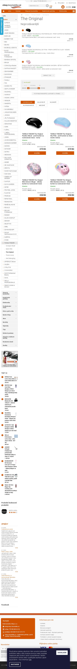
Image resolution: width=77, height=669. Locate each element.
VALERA (6, 264)
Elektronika (63, 11)
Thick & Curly (10, 255)
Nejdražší (53, 102)
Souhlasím (62, 653)
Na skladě (27, 82)
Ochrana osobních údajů (47, 634)
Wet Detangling (10, 258)
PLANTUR (7, 193)
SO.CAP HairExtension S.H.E (10, 233)
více (16, 548)
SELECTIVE (7, 224)
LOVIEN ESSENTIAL (10, 140)
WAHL (6, 278)
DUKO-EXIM (8, 74)
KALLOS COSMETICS (10, 121)
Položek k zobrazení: (65, 88)
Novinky (5, 322)
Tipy (4, 329)
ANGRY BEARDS (9, 33)
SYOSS (6, 240)
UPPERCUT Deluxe (10, 261)
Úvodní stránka (3, 11)
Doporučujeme (27, 102)
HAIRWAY (7, 94)
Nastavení (15, 664)
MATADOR (7, 149)
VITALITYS (7, 267)
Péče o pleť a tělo (8, 311)
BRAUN (6, 62)
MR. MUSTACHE (9, 165)
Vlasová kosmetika (31, 11)
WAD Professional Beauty (9, 274)
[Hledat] (47, 5)
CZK (50, 6)
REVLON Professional (8, 211)
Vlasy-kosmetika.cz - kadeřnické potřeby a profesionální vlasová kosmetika (19, 635)
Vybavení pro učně (7, 529)
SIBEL (6, 226)
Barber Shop (7, 315)
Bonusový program (45, 628)
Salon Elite (9, 249)
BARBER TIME (8, 39)
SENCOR (7, 221)
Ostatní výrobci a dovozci (9, 286)
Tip (40, 85)
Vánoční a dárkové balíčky (8, 337)
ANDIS (6, 30)
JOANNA (7, 115)
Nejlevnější (41, 102)
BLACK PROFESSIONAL (9, 51)
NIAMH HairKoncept (10, 171)
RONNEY (7, 215)
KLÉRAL (6, 129)
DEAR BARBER (8, 71)
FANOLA (6, 80)
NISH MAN (7, 174)
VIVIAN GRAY (8, 270)
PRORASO (7, 196)
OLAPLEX (7, 181)
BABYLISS (7, 36)
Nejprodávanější (28, 105)
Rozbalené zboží (8, 342)
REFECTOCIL (8, 199)
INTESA (6, 106)
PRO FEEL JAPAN (9, 190)
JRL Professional (9, 118)
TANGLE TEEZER (9, 243)
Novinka (32, 85)
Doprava (42, 625)
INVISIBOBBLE (8, 109)
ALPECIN (7, 22)
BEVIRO (6, 45)
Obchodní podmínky (45, 630)
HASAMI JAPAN (9, 97)
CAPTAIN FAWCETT (10, 68)
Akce (4, 318)
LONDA (6, 137)
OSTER (6, 187)
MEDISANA (7, 154)
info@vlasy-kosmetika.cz (12, 626)
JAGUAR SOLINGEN (10, 112)
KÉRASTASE (8, 124)
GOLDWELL (7, 92)
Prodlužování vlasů (7, 306)
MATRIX (6, 152)
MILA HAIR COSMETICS (8, 158)
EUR (50, 7)
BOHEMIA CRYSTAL (10, 59)
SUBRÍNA (7, 237)
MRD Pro (7, 168)
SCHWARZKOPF (9, 229)
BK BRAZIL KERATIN (10, 47)
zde (30, 660)
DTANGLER (7, 77)
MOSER (6, 162)
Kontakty (42, 623)
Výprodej (5, 326)
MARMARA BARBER (10, 143)
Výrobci (18, 11)
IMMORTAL (7, 103)
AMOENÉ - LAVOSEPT (7, 26)
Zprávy (4, 524)
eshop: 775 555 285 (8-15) (12, 629)
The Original (10, 252)
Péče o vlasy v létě (6, 551)
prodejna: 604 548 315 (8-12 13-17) (15, 632)
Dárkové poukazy (8, 333)
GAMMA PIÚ (8, 86)
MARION (7, 146)
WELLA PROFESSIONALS (9, 281)
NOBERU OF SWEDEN (8, 177)
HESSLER (7, 100)
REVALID (7, 207)
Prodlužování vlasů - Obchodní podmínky (51, 632)
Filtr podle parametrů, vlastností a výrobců (47, 93)
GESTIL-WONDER (9, 89)
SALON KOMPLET (9, 218)
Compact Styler (10, 246)
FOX (5, 83)
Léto (9, 11)
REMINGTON (8, 201)
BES (5, 42)
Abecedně (42, 105)
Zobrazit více (47, 75)
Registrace (72, 3)
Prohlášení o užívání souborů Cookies (50, 637)
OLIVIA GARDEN (9, 184)
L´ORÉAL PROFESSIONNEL (9, 133)
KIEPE (6, 126)
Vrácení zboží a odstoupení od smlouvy (51, 639)
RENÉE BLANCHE (9, 204)
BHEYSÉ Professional (8, 56)
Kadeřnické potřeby (48, 11)
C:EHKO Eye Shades (10, 65)
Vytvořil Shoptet (71, 665)
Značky (5, 345)
